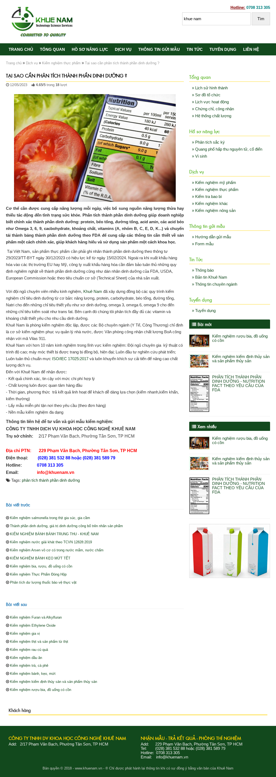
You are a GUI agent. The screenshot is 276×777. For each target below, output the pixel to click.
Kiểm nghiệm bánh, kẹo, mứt (33, 674)
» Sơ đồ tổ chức (206, 95)
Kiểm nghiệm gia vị (25, 633)
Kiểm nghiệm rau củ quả (29, 650)
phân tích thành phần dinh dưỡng (51, 480)
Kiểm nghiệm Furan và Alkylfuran (36, 617)
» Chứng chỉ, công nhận (213, 109)
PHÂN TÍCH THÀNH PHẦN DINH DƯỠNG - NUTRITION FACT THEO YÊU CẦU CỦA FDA (238, 383)
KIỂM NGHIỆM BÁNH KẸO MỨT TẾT (40, 558)
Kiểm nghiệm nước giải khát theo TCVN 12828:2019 (51, 542)
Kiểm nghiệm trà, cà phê (29, 666)
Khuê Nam (92, 291)
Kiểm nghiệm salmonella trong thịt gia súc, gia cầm (50, 518)
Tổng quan (52, 49)
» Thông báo (203, 270)
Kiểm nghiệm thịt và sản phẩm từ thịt (39, 642)
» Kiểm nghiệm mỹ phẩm (214, 182)
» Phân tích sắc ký (208, 142)
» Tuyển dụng (204, 310)
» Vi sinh (199, 156)
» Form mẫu (202, 244)
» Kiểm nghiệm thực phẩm (215, 189)
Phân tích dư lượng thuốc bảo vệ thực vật (43, 582)
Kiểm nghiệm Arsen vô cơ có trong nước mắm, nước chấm (57, 550)
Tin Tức (195, 49)
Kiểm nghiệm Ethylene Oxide (33, 625)
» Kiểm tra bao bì (207, 196)
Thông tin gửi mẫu (159, 49)
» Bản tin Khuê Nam (209, 277)
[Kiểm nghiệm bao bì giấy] (229, 576)
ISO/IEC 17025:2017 (70, 359)
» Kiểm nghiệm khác (210, 203)
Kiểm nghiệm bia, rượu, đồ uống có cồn (41, 566)
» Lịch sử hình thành (210, 88)
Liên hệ (251, 49)
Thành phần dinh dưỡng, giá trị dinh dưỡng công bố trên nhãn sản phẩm (66, 526)
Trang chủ (21, 49)
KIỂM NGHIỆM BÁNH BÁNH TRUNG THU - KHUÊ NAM (54, 534)
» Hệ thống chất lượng (211, 116)
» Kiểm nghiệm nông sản (214, 210)
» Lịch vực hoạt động (210, 102)
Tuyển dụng (222, 49)
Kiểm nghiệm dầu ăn (26, 658)
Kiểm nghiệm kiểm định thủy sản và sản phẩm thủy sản (53, 682)
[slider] (16, 90)
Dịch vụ (123, 49)
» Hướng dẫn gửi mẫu (211, 237)
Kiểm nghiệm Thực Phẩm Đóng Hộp (38, 574)
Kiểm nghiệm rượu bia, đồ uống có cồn (40, 690)
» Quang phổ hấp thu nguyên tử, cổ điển (227, 149)
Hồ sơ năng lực (90, 49)
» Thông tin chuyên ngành (214, 284)
